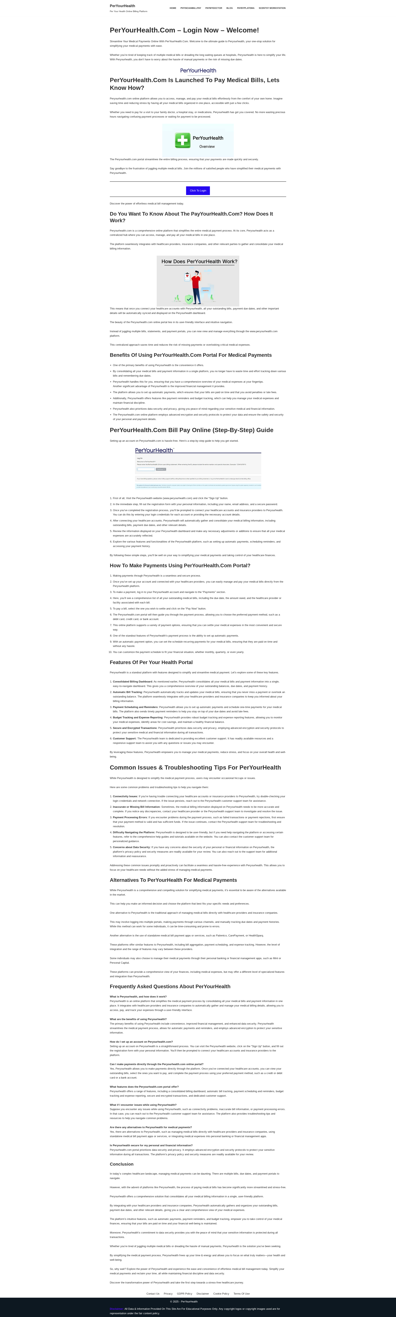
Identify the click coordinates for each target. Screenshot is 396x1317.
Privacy (168, 1293)
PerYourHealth (189, 1301)
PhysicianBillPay (191, 8)
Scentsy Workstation (272, 8)
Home (173, 8)
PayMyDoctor (213, 8)
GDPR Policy (184, 1293)
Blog (229, 8)
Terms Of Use (242, 1293)
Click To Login (198, 190)
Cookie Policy (221, 1293)
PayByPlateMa (245, 8)
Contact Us (152, 1293)
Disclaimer (203, 1293)
